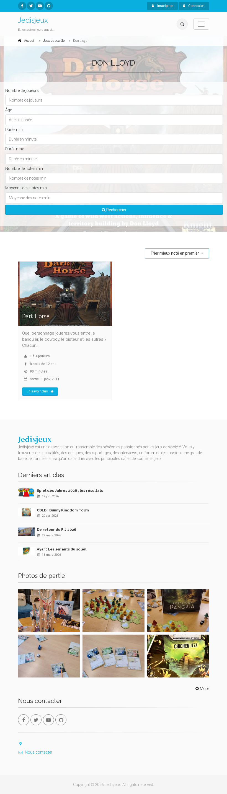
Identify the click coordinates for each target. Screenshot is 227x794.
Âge (8, 110)
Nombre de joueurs (22, 90)
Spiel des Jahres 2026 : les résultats (70, 490)
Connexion (196, 6)
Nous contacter (38, 752)
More (204, 688)
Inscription (164, 6)
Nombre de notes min (24, 168)
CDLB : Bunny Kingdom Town (63, 510)
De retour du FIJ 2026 (56, 529)
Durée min (14, 129)
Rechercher (116, 210)
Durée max (14, 149)
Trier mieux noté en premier (175, 253)
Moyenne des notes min (26, 188)
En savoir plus (37, 391)
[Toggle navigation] (201, 24)
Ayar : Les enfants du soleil (61, 549)
